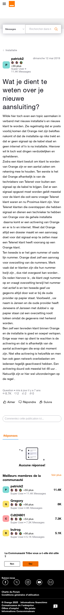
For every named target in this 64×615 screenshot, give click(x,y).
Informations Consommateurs (18, 611)
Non (12, 564)
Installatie (11, 50)
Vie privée (30, 608)
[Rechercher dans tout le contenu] (56, 29)
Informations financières (34, 602)
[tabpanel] (32, 453)
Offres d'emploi (10, 608)
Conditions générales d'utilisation (20, 594)
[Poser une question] (55, 606)
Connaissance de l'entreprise (18, 605)
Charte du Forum (11, 591)
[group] (7, 393)
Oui (30, 564)
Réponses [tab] (10, 435)
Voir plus (56, 475)
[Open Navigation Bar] (5, 4)
